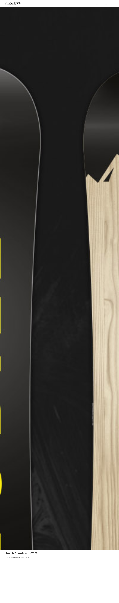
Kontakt (112, 4)
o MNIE (97, 4)
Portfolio (104, 4)
